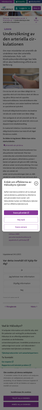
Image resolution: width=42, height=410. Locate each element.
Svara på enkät (20, 212)
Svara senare (21, 227)
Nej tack (21, 219)
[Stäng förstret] (36, 183)
